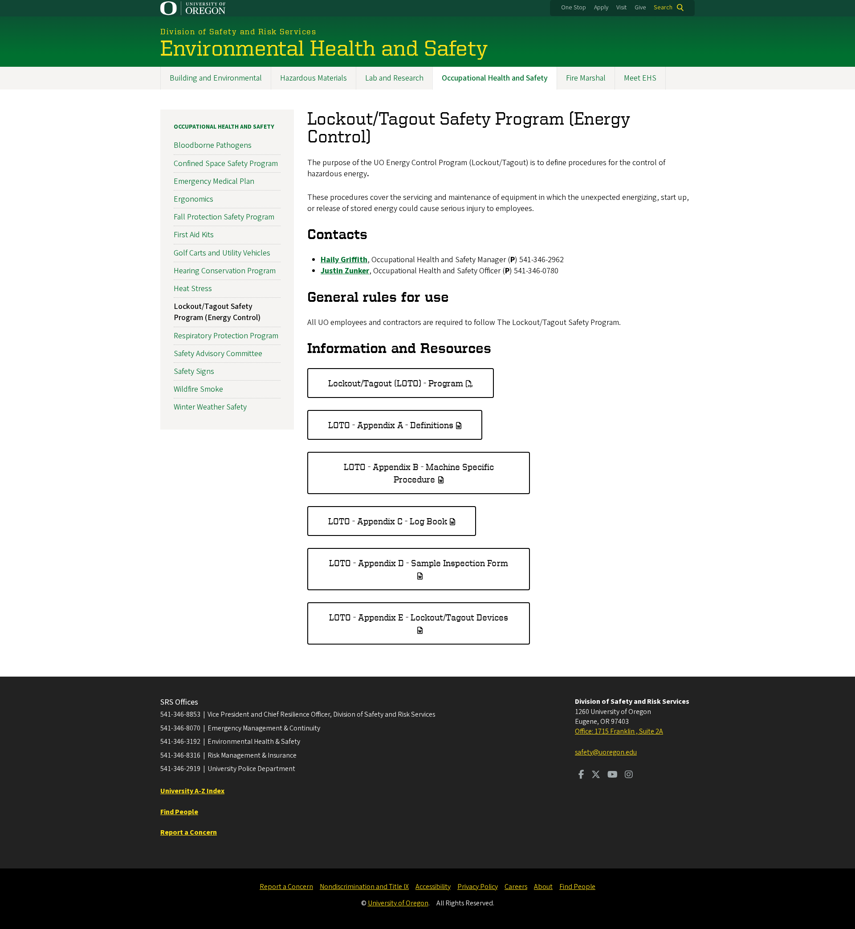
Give (640, 7)
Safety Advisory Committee (218, 353)
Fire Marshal (586, 78)
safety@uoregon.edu (606, 752)
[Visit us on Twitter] (596, 775)
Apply (601, 7)
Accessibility (433, 887)
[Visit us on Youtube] (612, 775)
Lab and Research (394, 78)
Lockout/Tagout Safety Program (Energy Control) (217, 312)
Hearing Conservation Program (225, 270)
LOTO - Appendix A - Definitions (390, 425)
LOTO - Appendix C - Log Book (387, 521)
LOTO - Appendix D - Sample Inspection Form (418, 563)
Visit (621, 7)
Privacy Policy (477, 887)
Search (663, 7)
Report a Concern (286, 887)
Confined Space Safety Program (226, 163)
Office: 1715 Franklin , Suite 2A (619, 731)
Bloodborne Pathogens (213, 145)
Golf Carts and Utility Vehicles (222, 253)
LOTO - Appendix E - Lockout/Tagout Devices (418, 617)
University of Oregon (398, 903)
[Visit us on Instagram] (628, 775)
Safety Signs (194, 371)
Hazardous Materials (313, 78)
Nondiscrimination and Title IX (364, 887)
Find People (577, 887)
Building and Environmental (216, 78)
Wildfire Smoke (198, 389)
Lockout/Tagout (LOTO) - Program (395, 383)
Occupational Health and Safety (495, 78)
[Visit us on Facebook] (581, 775)
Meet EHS (640, 78)
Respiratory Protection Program (226, 335)
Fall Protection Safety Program (224, 217)
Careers (516, 887)
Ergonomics (193, 199)
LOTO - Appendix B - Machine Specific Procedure (419, 473)
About (543, 887)
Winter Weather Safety (210, 407)
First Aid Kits (194, 234)
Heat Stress (193, 288)
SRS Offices (179, 702)
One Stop (573, 7)
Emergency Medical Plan (214, 181)
